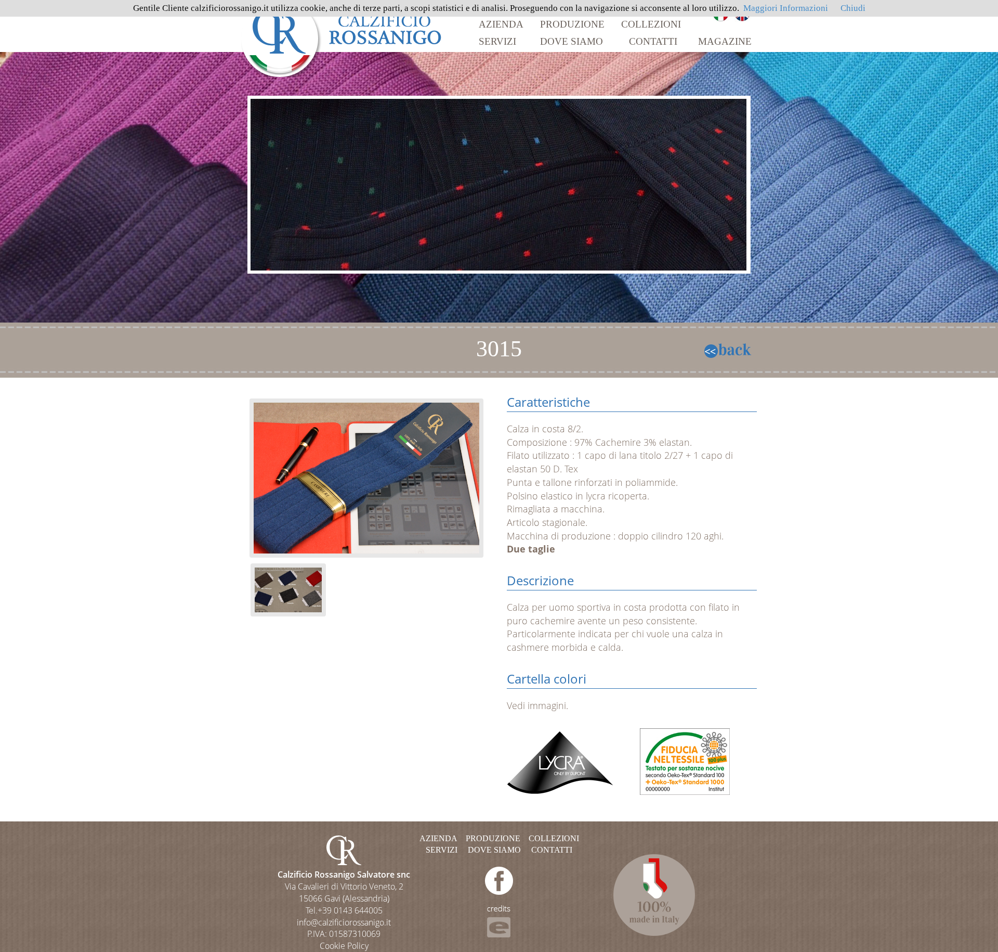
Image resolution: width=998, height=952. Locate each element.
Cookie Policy (344, 945)
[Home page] (341, 38)
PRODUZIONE (572, 24)
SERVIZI (497, 41)
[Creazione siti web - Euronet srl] (498, 920)
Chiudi (853, 8)
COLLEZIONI (651, 24)
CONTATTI (653, 41)
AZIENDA (501, 24)
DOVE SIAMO (571, 41)
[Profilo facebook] (499, 880)
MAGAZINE (725, 41)
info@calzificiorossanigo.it (344, 922)
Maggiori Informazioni (785, 8)
